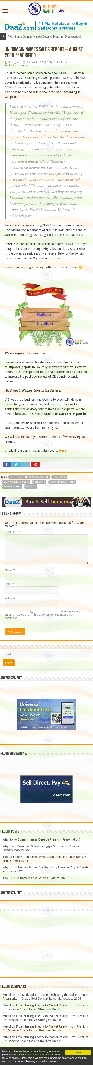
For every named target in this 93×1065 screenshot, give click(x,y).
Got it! (78, 1052)
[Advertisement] (46, 944)
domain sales (12, 486)
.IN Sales (40, 481)
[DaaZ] (46, 501)
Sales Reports (62, 62)
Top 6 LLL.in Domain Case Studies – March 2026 (35, 878)
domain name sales (63, 481)
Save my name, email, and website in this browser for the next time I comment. (42, 614)
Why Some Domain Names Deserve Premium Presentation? (42, 839)
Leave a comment (19, 65)
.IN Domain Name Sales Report (29, 477)
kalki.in (31, 486)
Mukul (7, 994)
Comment (12, 531)
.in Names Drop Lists (16, 481)
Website (10, 597)
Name (10, 570)
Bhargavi (13, 62)
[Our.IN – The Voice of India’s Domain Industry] (46, 8)
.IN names (60, 477)
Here (63, 450)
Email (9, 584)
